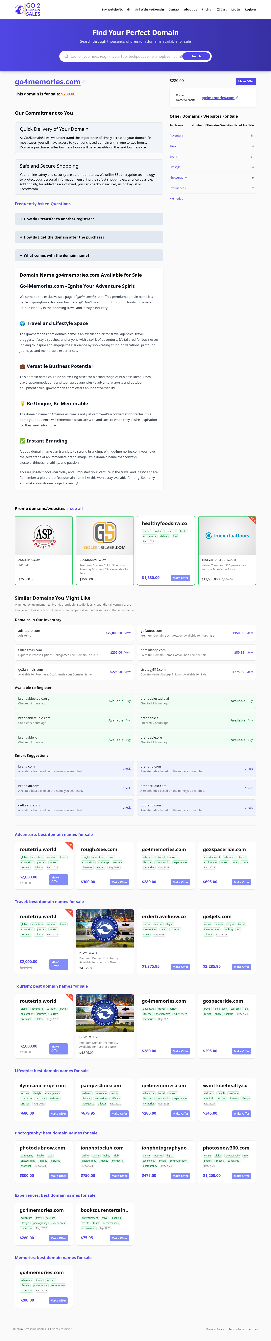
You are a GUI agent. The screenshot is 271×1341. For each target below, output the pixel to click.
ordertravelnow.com (166, 916)
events (85, 1223)
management (52, 1093)
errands (25, 1103)
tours (96, 1223)
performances (111, 1223)
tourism (54, 862)
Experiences (178, 188)
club (50, 1155)
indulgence (88, 1103)
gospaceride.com (223, 1001)
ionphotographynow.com (172, 1147)
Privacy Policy (215, 1329)
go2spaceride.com (224, 849)
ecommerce (149, 536)
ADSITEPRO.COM (29, 560)
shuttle (229, 1014)
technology (149, 1160)
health (183, 531)
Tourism (175, 156)
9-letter (39, 867)
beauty (114, 1093)
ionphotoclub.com (102, 1147)
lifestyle (147, 862)
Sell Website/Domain (149, 9)
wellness (86, 1093)
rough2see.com (99, 849)
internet (171, 531)
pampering (100, 1098)
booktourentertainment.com (115, 1210)
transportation (212, 929)
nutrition (221, 1098)
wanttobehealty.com (227, 1085)
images (43, 1160)
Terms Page (236, 1329)
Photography (178, 177)
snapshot (26, 1166)
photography (163, 862)
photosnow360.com (226, 1147)
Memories (176, 198)
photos (208, 1160)
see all (76, 508)
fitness (233, 1098)
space (244, 862)
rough (85, 857)
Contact (174, 9)
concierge (26, 1098)
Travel (174, 146)
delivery (164, 536)
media (162, 1160)
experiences (180, 862)
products (158, 531)
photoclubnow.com (42, 1147)
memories (148, 867)
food (175, 536)
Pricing (206, 9)
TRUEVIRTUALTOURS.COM (219, 560)
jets (239, 929)
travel (63, 857)
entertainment (212, 857)
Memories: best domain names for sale (53, 1257)
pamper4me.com (101, 1085)
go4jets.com (217, 916)
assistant (54, 1098)
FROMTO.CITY (88, 952)
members (117, 1160)
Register (250, 9)
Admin (253, 1329)
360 (246, 1155)
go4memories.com (48, 82)
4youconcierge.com (43, 1085)
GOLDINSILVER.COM (93, 560)
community (27, 1155)
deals (164, 929)
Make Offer (246, 81)
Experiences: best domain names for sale (55, 1195)
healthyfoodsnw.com (167, 523)
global (24, 857)
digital (169, 924)
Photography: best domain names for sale (56, 1133)
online (146, 531)
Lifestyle (175, 167)
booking (228, 929)
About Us (190, 9)
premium (26, 867)
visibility (117, 862)
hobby (40, 1155)
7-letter (208, 934)
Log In (235, 9)
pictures (55, 1160)
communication (178, 1160)
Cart (224, 9)
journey (41, 862)
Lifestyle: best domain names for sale (52, 1070)
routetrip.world (38, 849)
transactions (150, 929)
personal (40, 1098)
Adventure (177, 135)
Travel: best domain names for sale (49, 901)
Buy (128, 701)
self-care (115, 1098)
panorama (233, 1160)
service (25, 1093)
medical (208, 1098)
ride (235, 862)
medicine (234, 1093)
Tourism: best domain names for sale (51, 986)
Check (127, 769)
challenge (103, 862)
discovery (87, 867)
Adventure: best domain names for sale (54, 834)
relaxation (101, 1093)
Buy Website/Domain (116, 9)
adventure (37, 857)
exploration (27, 862)
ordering (175, 929)
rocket (207, 1014)
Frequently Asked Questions (43, 203)
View (127, 633)
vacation (51, 857)
